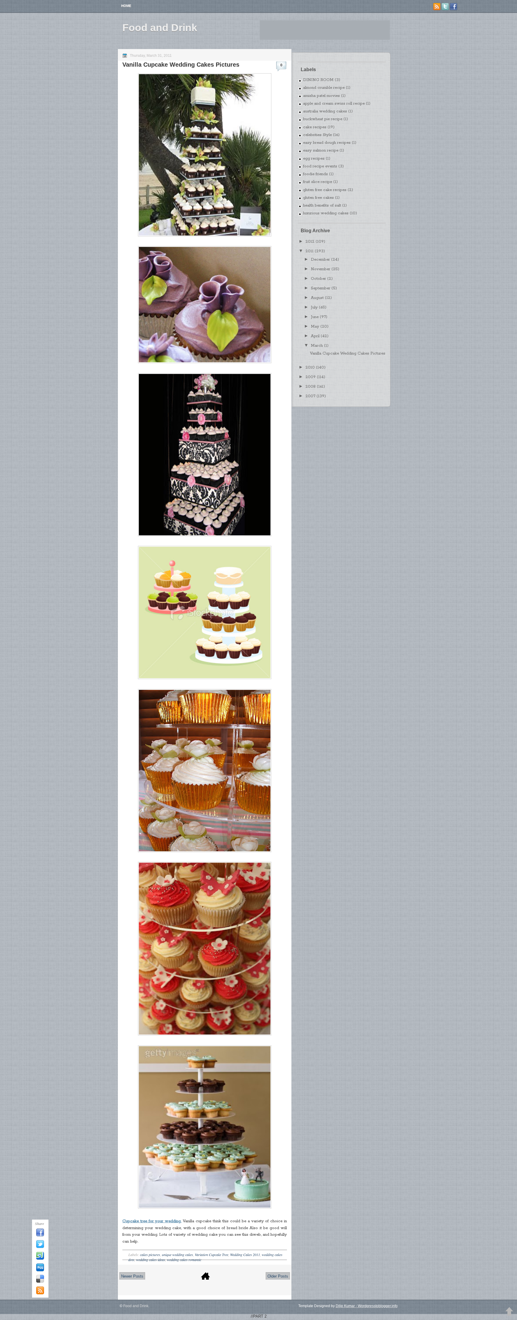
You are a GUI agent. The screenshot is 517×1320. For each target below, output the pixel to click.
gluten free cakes (318, 197)
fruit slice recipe (317, 181)
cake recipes (314, 127)
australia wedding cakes (325, 111)
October (318, 278)
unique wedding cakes (177, 1254)
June (315, 317)
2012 (309, 241)
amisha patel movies (321, 95)
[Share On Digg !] (40, 1270)
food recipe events (320, 166)
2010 (310, 367)
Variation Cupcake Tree (211, 1254)
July (314, 307)
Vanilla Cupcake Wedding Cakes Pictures (180, 64)
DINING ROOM (318, 79)
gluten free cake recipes (324, 189)
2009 (310, 377)
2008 (310, 386)
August (317, 297)
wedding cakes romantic (184, 1259)
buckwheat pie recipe (322, 119)
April (315, 336)
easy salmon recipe (320, 150)
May (315, 326)
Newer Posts (132, 1276)
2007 (310, 396)
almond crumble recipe (324, 87)
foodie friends (315, 174)
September (320, 288)
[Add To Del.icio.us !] (40, 1281)
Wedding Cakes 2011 (245, 1254)
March (317, 345)
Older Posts (277, 1276)
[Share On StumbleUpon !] (40, 1258)
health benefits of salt (322, 205)
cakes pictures (150, 1254)
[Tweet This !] (40, 1247)
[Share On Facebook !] (40, 1235)
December (320, 259)
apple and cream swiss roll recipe (334, 103)
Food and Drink (159, 27)
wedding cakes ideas (150, 1259)
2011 (309, 251)
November (320, 269)
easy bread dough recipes (327, 142)
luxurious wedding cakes (326, 213)
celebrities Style (317, 135)
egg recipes (314, 158)
